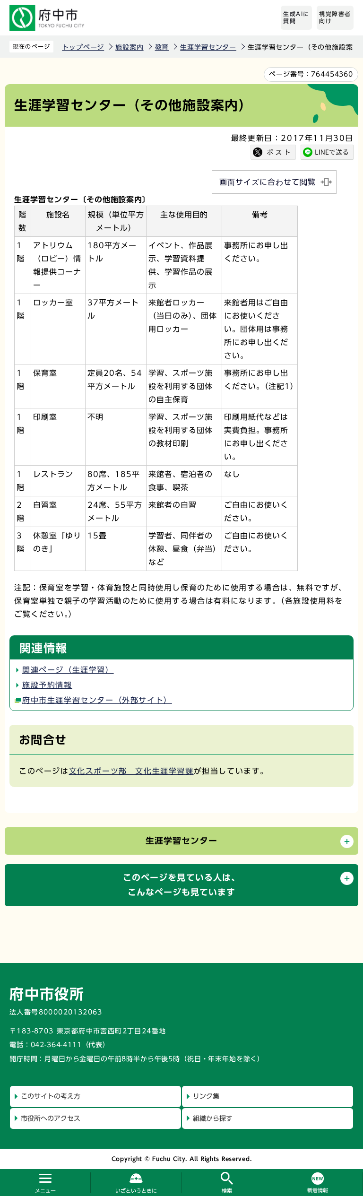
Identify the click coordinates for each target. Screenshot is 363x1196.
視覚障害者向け (335, 17)
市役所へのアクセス (50, 1118)
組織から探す (213, 1118)
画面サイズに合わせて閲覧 (267, 182)
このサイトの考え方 (50, 1096)
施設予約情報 (47, 685)
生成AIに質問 (296, 17)
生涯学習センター (208, 47)
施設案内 (129, 47)
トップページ (83, 47)
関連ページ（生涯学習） (68, 670)
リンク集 (206, 1096)
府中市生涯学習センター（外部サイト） (97, 700)
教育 (162, 47)
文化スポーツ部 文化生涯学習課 (131, 771)
